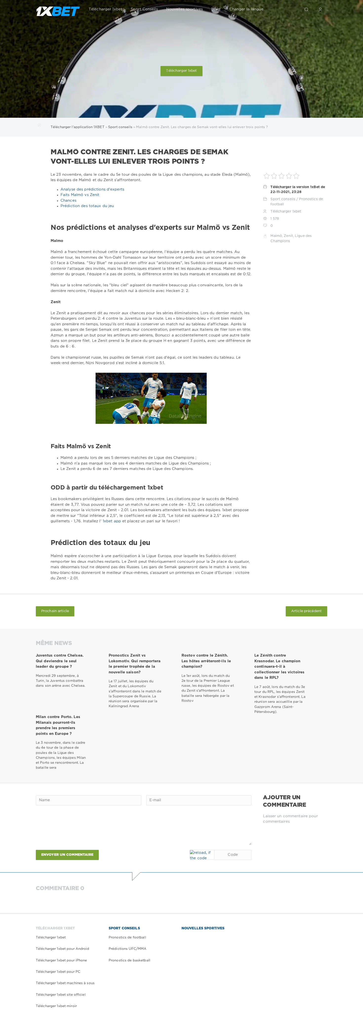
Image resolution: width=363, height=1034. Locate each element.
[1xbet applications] (58, 9)
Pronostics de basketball (129, 960)
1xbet (216, 9)
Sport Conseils (144, 9)
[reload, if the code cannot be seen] (202, 854)
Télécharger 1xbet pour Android (62, 948)
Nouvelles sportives (184, 9)
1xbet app (112, 521)
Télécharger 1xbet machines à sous (65, 983)
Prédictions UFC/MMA (127, 948)
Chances (68, 200)
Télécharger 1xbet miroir (56, 1006)
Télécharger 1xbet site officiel (61, 994)
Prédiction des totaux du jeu (87, 206)
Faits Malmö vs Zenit (79, 194)
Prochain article (55, 611)
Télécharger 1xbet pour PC (58, 971)
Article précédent (306, 611)
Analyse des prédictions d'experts (92, 189)
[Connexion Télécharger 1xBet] (320, 9)
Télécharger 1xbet (105, 9)
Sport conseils (282, 199)
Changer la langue (246, 9)
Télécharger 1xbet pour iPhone (61, 960)
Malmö (276, 235)
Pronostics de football (127, 937)
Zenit (288, 235)
